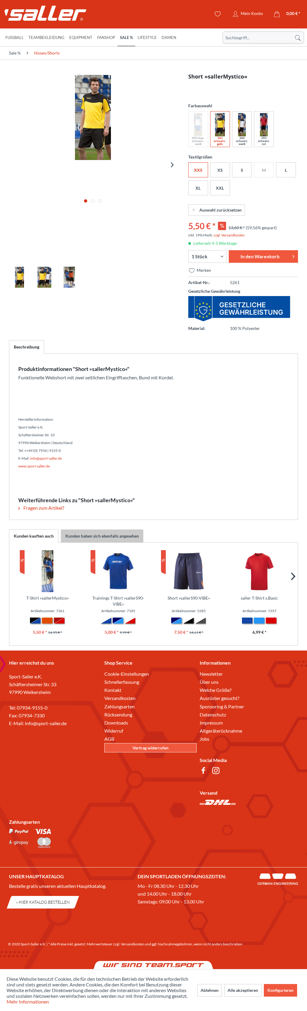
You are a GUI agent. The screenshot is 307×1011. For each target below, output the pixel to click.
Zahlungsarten (119, 706)
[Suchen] (297, 37)
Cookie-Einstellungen (126, 674)
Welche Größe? (215, 690)
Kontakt (112, 690)
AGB (109, 739)
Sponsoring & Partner (222, 706)
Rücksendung (118, 714)
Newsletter (211, 674)
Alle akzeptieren (243, 990)
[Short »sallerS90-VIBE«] (189, 571)
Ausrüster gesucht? (219, 698)
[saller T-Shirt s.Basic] (260, 571)
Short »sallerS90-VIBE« (189, 597)
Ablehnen (210, 990)
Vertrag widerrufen (150, 747)
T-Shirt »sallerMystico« (47, 597)
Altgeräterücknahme (221, 731)
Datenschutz (213, 714)
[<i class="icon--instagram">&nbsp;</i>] (217, 771)
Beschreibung (26, 346)
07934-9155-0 (32, 707)
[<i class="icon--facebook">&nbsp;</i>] (204, 771)
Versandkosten (120, 698)
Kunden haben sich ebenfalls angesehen (102, 535)
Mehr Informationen (28, 1001)
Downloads (116, 722)
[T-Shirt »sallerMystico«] (48, 571)
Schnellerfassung (121, 682)
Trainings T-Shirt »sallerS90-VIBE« (118, 600)
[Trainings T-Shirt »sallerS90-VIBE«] (118, 571)
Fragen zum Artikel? (43, 508)
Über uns (209, 682)
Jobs (204, 739)
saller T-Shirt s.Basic (259, 597)
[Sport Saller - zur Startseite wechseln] (40, 14)
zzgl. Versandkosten (229, 235)
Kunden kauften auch (34, 535)
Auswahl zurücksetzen (220, 209)
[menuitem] (263, 37)
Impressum (211, 722)
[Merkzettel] (218, 14)
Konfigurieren (280, 990)
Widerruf (113, 731)
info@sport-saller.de (46, 723)
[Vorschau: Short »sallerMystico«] (19, 277)
